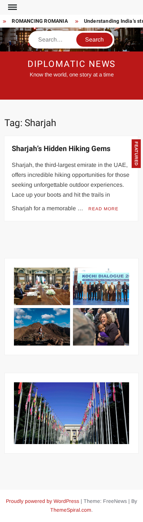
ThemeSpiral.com (70, 510)
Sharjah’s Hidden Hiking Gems (61, 148)
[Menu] (11, 7)
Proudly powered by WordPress (42, 501)
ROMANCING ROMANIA (38, 21)
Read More (103, 208)
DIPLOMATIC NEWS (71, 64)
